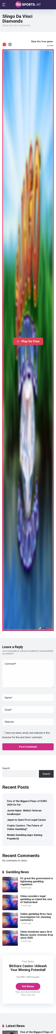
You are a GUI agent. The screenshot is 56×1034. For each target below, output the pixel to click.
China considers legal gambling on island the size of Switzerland (36, 899)
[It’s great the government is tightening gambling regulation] (10, 891)
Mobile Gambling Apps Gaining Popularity (24, 837)
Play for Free (30, 341)
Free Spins (28, 961)
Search (6, 768)
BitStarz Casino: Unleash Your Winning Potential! (28, 968)
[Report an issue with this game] (4, 44)
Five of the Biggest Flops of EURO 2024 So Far (27, 803)
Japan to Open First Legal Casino (26, 819)
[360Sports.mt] (28, 4)
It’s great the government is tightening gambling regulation (36, 881)
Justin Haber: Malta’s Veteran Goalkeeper (24, 812)
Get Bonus (28, 986)
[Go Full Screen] (10, 44)
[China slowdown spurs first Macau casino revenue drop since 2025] (10, 944)
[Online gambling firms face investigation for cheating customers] (10, 927)
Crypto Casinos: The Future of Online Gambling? (25, 827)
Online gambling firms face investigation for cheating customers (36, 916)
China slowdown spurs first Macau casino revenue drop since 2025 (36, 934)
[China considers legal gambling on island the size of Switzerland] (10, 909)
